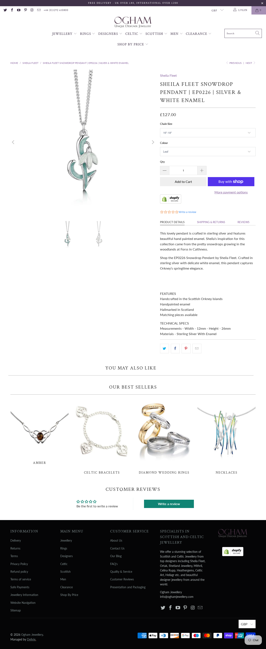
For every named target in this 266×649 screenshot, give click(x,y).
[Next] (152, 142)
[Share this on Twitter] (164, 348)
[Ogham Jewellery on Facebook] (12, 10)
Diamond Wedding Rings (164, 437)
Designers (108, 34)
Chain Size (166, 123)
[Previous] (13, 142)
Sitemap (15, 610)
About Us (116, 540)
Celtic (132, 34)
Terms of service (20, 579)
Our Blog (116, 556)
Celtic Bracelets (102, 437)
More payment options (231, 192)
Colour (164, 143)
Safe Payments (19, 587)
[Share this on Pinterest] (186, 348)
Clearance (197, 34)
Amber (39, 432)
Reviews (243, 222)
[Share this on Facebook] (175, 348)
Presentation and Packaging (127, 587)
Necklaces (226, 437)
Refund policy (19, 571)
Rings (86, 34)
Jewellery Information (24, 595)
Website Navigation (23, 602)
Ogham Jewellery (32, 634)
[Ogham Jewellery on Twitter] (5, 10)
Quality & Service (121, 571)
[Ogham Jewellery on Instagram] (32, 10)
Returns (15, 548)
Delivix (31, 639)
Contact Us (117, 548)
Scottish (154, 34)
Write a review (169, 504)
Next (249, 62)
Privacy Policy (19, 564)
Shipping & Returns (211, 222)
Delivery (15, 540)
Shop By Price (131, 44)
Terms (14, 556)
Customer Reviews (122, 579)
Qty (162, 161)
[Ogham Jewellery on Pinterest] (25, 10)
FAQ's (114, 564)
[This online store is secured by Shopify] (170, 202)
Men (175, 34)
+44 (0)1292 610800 (56, 10)
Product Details (172, 222)
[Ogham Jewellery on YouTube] (18, 10)
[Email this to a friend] (196, 348)
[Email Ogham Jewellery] (39, 10)
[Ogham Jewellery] (133, 23)
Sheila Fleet (168, 75)
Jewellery (63, 34)
